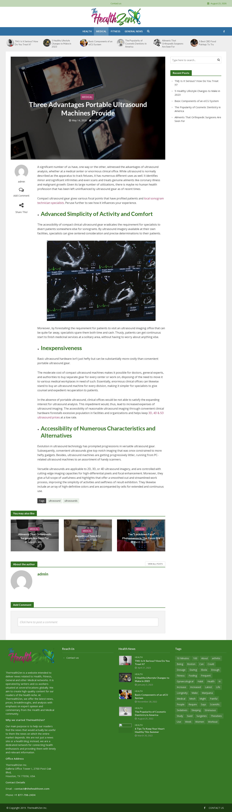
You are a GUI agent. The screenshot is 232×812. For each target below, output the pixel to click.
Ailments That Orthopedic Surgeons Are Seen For (172, 43)
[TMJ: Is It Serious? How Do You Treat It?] (10, 43)
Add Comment (21, 195)
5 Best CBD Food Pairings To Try (207, 43)
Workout (213, 721)
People (180, 704)
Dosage (181, 669)
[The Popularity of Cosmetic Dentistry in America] (120, 43)
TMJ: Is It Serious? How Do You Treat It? (26, 43)
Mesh (192, 698)
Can (201, 664)
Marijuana (207, 692)
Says (203, 704)
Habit (200, 681)
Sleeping (196, 710)
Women (199, 721)
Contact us (116, 3)
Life (218, 687)
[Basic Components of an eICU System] (83, 43)
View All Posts (155, 564)
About (204, 658)
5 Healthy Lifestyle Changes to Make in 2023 (61, 43)
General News (134, 31)
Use (179, 721)
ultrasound (54, 500)
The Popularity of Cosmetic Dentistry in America (136, 43)
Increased (195, 687)
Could (211, 664)
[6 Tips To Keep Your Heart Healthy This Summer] (125, 728)
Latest (208, 687)
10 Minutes (183, 658)
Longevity (182, 692)
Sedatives (182, 710)
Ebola (204, 669)
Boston (191, 664)
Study (180, 716)
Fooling (193, 675)
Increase (181, 687)
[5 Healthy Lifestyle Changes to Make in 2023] (47, 43)
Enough (215, 669)
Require (193, 704)
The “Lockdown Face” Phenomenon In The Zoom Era (141, 535)
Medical (101, 31)
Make (195, 692)
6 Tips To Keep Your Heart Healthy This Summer (150, 730)
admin (21, 181)
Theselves (216, 716)
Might (203, 698)
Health (87, 31)
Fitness (115, 31)
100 (195, 658)
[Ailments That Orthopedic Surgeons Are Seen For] (157, 43)
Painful (213, 698)
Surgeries (202, 716)
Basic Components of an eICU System (100, 43)
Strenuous (210, 710)
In (220, 681)
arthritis (216, 658)
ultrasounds (71, 500)
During (193, 669)
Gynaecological (185, 681)
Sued (189, 716)
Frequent (206, 675)
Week (188, 721)
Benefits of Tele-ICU (88, 536)
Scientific (215, 704)
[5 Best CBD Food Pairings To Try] (194, 43)
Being (180, 664)
